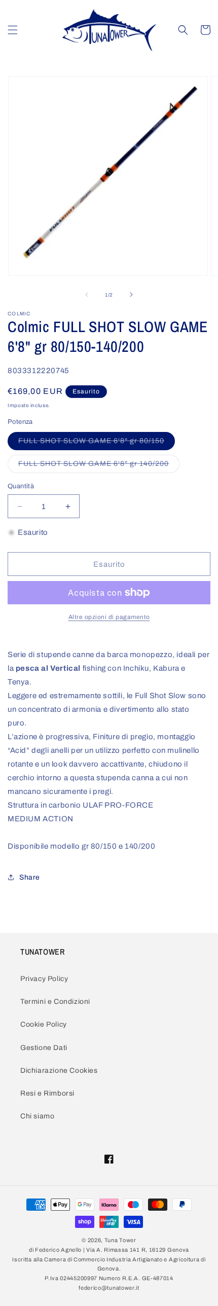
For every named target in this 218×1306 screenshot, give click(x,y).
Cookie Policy (43, 1024)
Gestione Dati (43, 1047)
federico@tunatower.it (109, 1288)
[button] (13, 30)
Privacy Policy (44, 979)
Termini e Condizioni (55, 1001)
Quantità (21, 486)
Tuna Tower (120, 1240)
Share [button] (29, 877)
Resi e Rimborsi (47, 1093)
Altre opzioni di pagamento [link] (109, 617)
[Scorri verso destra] (131, 294)
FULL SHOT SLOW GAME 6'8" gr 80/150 (96, 443)
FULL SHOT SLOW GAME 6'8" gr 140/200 (98, 466)
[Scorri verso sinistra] (87, 294)
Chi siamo (37, 1116)
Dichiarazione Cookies (59, 1070)
